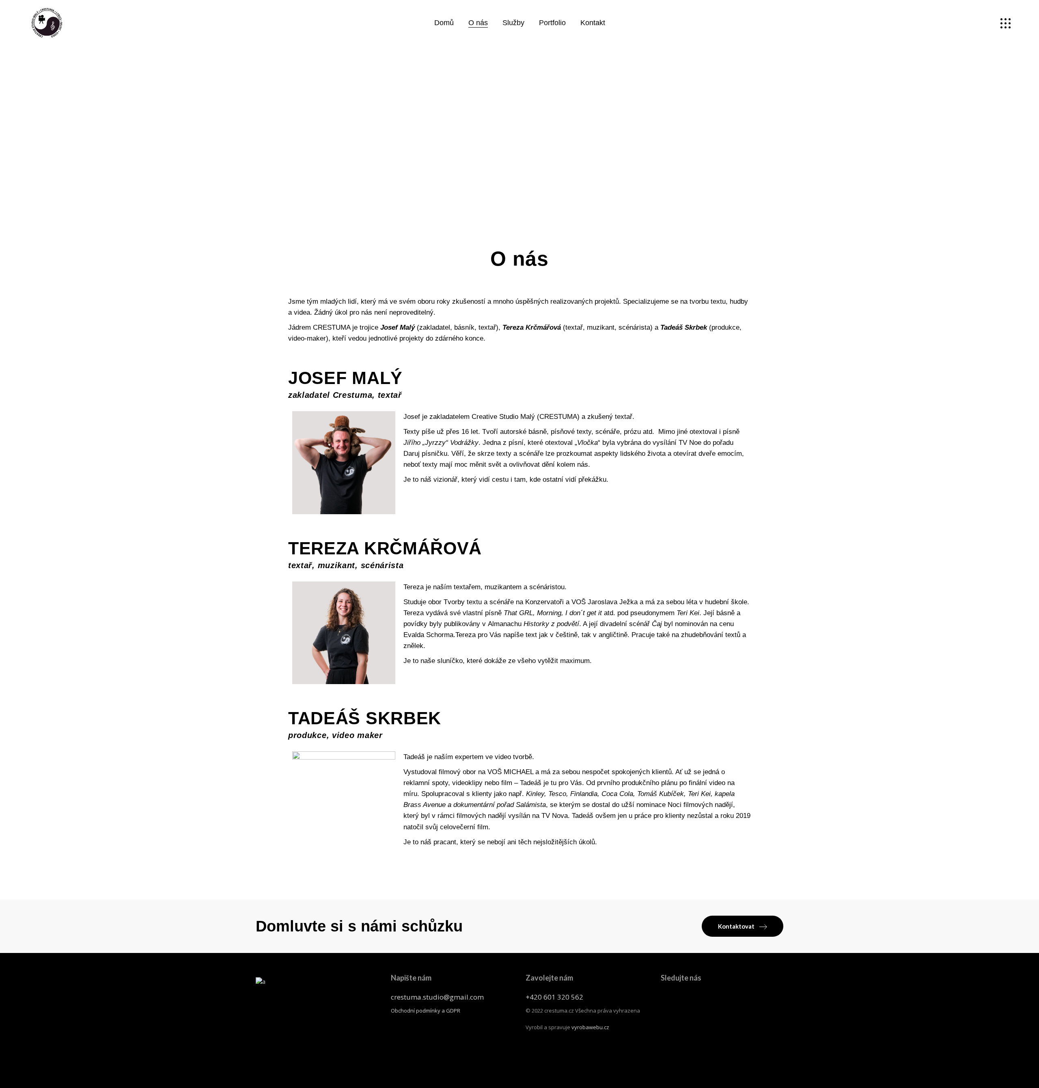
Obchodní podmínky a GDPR (425, 1010)
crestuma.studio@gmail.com (437, 997)
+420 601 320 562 (554, 997)
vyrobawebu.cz (590, 1027)
